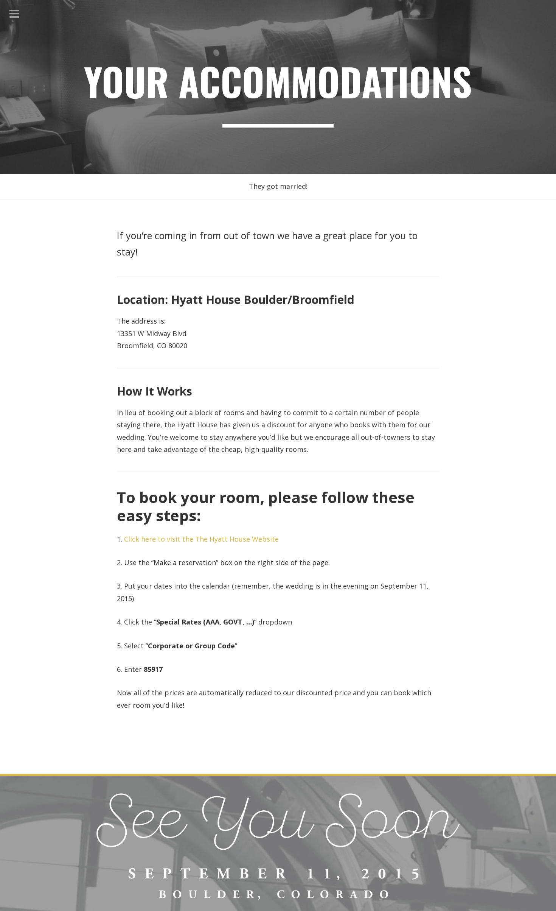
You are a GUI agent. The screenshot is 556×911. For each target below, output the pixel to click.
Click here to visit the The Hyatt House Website (201, 538)
